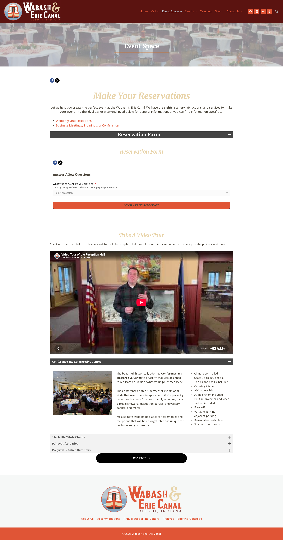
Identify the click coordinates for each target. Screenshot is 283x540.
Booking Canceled (189, 519)
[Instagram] (256, 11)
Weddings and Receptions (74, 121)
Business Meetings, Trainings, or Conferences (88, 125)
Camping (206, 11)
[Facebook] (250, 11)
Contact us (141, 458)
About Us (87, 519)
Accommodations (108, 519)
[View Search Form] (276, 12)
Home (144, 11)
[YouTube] (263, 11)
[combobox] (140, 193)
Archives (168, 519)
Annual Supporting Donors (141, 519)
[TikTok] (269, 11)
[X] (57, 80)
